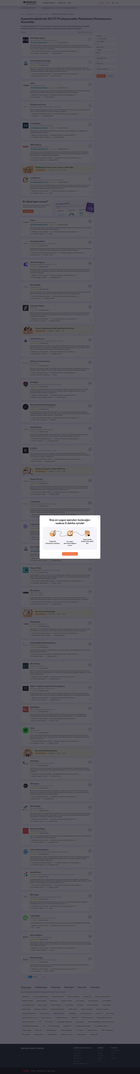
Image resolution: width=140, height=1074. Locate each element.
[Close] (98, 517)
